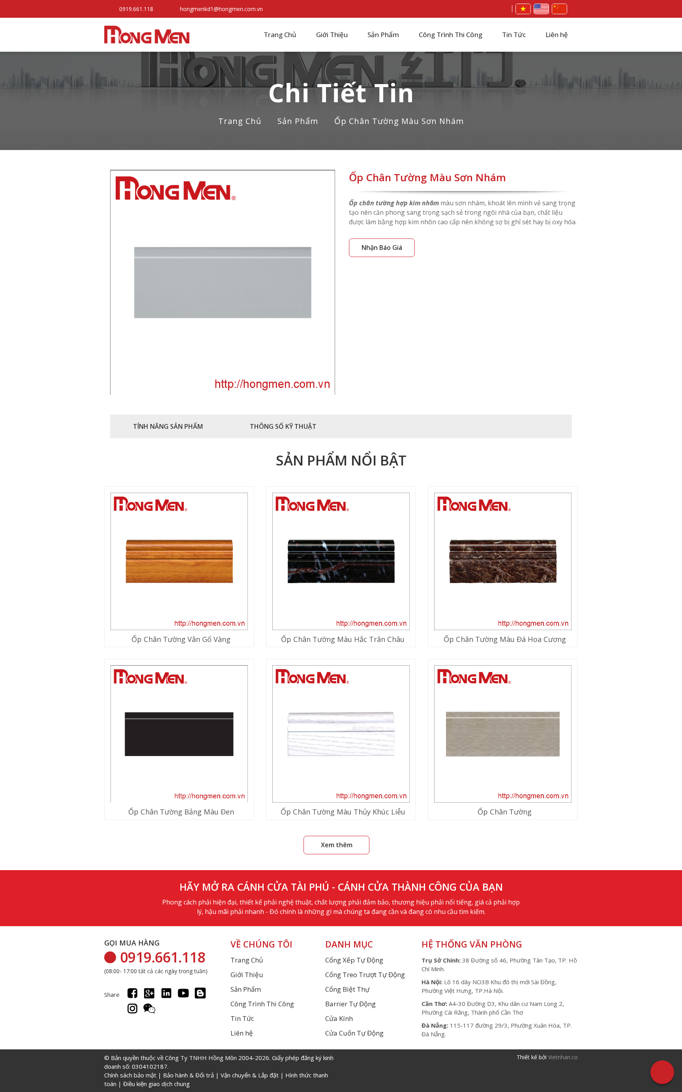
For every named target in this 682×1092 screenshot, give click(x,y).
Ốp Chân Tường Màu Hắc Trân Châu (343, 639)
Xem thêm (336, 845)
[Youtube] (183, 993)
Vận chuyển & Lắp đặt (250, 1075)
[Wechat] (149, 1008)
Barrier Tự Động (350, 1004)
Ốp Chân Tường (505, 811)
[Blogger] (200, 993)
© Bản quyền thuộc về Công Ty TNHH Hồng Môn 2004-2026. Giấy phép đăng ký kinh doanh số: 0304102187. (219, 1071)
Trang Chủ (280, 34)
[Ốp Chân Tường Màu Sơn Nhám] (222, 283)
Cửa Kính (339, 1018)
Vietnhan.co (563, 1057)
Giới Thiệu (332, 34)
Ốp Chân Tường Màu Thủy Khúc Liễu (343, 811)
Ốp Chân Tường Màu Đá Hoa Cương (505, 639)
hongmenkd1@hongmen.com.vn (221, 9)
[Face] (132, 993)
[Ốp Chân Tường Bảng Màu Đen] (179, 735)
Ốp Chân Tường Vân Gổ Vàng (180, 639)
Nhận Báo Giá (382, 247)
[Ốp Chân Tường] (502, 735)
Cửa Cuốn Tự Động (354, 1033)
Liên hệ (556, 34)
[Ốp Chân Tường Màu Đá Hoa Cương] (502, 562)
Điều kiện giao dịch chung (156, 1084)
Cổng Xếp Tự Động (354, 960)
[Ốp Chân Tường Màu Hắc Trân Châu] (341, 562)
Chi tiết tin (341, 92)
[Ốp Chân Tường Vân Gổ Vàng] (179, 562)
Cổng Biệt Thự (347, 989)
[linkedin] (166, 993)
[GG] (149, 993)
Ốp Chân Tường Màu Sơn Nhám (399, 121)
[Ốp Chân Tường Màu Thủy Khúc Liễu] (341, 735)
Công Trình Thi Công (450, 34)
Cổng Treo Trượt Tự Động (365, 974)
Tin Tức (514, 34)
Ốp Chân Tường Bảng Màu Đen (181, 811)
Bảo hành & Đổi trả (188, 1075)
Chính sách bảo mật (130, 1075)
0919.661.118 (136, 9)
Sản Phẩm (383, 34)
